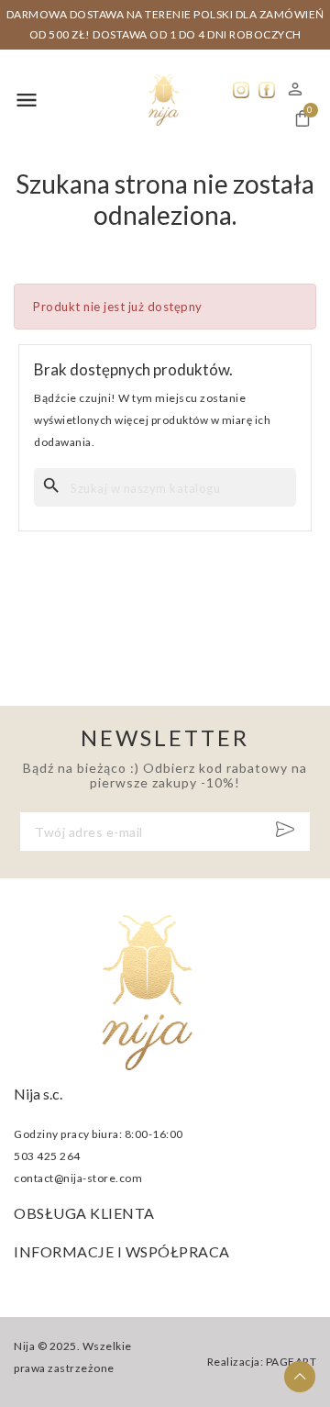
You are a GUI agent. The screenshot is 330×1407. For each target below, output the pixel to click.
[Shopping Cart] (303, 118)
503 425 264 (47, 1156)
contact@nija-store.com (78, 1178)
